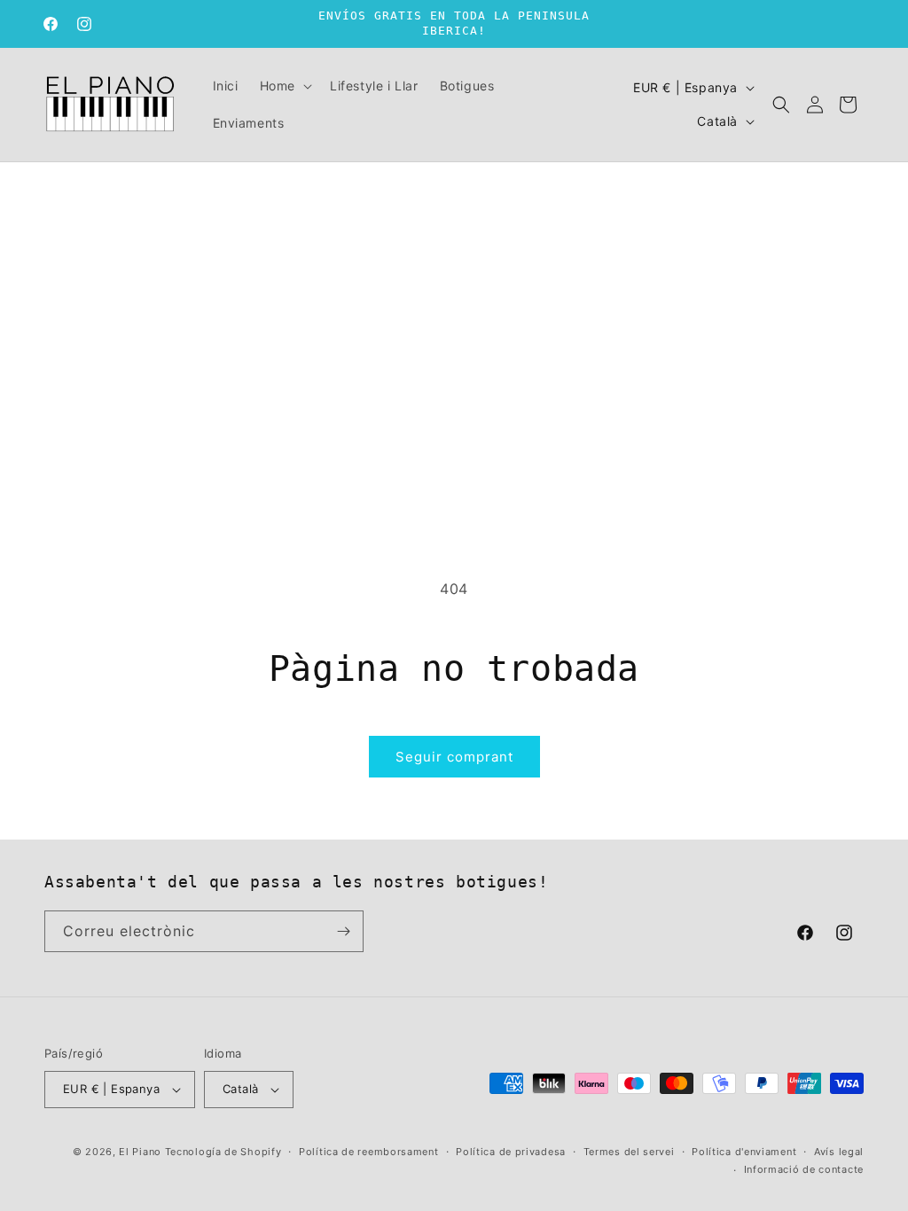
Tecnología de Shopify (223, 1151)
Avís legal (839, 1151)
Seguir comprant (454, 756)
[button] (284, 86)
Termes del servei (629, 1151)
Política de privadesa (511, 1151)
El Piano (140, 1151)
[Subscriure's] (343, 931)
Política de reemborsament (369, 1151)
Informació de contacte (804, 1169)
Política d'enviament (744, 1151)
